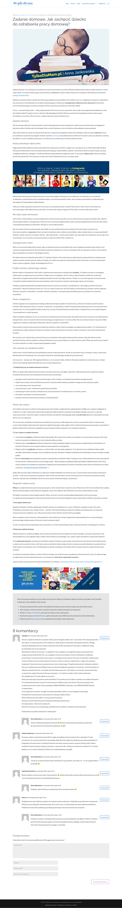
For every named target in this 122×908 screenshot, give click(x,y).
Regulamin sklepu (50, 905)
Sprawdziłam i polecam (88, 3)
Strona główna (21, 15)
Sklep (78, 3)
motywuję (56, 136)
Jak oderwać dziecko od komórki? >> (36, 468)
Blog (67, 3)
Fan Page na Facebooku (32, 613)
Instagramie (37, 619)
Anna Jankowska (36, 719)
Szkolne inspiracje (27, 733)
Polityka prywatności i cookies (67, 905)
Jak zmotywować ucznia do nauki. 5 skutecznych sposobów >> (81, 562)
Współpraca (102, 3)
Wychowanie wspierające (32, 15)
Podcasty (42, 616)
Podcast (72, 3)
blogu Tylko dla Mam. (22, 95)
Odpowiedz (104, 638)
